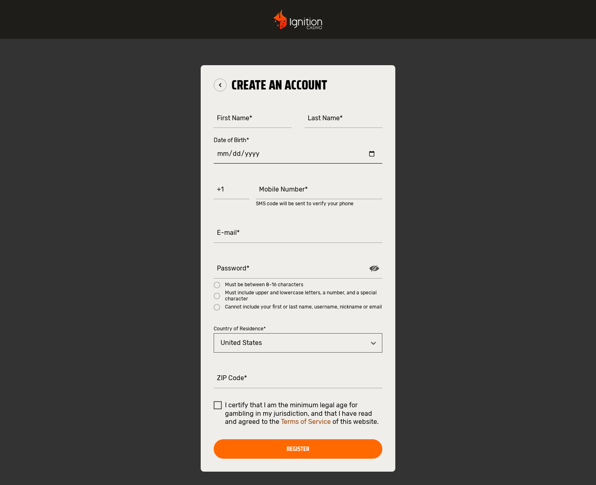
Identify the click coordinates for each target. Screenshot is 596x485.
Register (298, 449)
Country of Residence (240, 329)
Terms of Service (306, 421)
